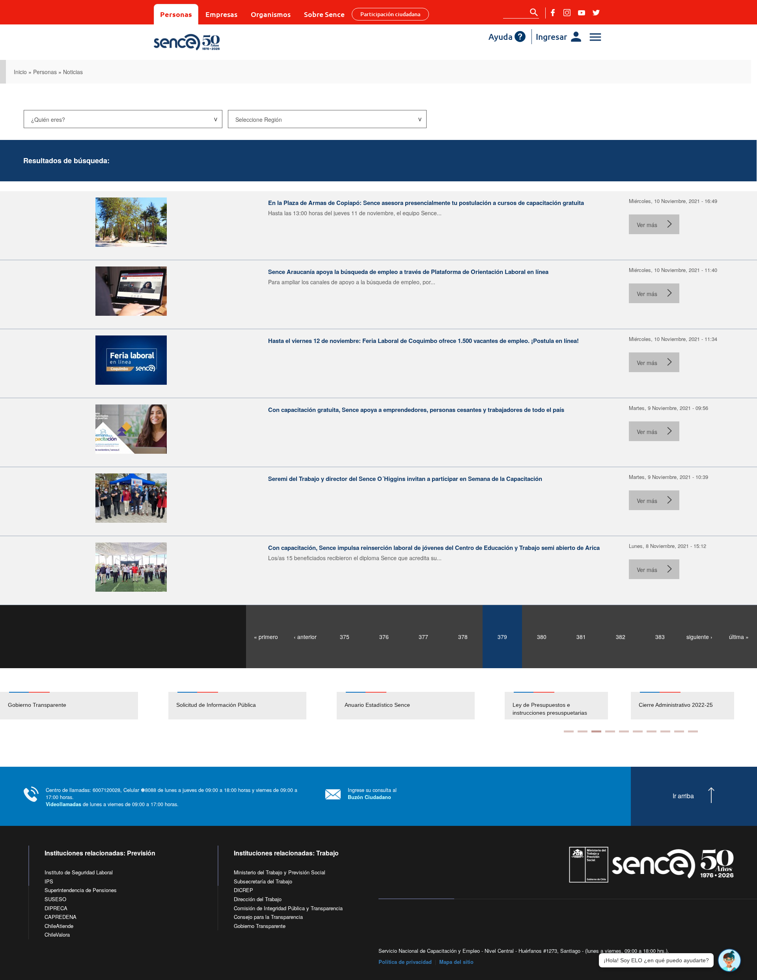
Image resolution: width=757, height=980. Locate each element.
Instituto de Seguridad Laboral (79, 872)
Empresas (221, 14)
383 (660, 637)
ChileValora (57, 934)
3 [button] (596, 731)
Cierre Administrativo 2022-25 (653, 705)
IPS (49, 881)
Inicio (20, 72)
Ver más (647, 225)
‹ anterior (305, 637)
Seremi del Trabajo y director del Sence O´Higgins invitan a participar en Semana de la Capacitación (405, 478)
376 (384, 637)
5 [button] (624, 731)
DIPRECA (56, 908)
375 (344, 637)
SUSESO (55, 899)
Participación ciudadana (390, 14)
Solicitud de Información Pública (216, 705)
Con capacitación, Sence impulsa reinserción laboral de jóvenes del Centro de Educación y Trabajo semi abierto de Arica (434, 547)
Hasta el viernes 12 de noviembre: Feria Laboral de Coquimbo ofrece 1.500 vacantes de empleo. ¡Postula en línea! (423, 340)
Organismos (271, 14)
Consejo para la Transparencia (268, 916)
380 (541, 637)
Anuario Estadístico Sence (377, 705)
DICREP (243, 890)
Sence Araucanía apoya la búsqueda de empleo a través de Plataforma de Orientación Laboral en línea (408, 271)
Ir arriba (683, 796)
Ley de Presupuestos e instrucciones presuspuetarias (527, 709)
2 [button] (582, 731)
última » (739, 637)
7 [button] (651, 731)
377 (423, 637)
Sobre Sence (324, 14)
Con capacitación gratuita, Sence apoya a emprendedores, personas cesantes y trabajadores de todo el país (416, 409)
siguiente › (699, 637)
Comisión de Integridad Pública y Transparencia (288, 908)
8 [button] (665, 731)
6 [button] (638, 731)
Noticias (73, 72)
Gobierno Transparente (37, 705)
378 (463, 637)
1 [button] (569, 731)
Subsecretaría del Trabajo (263, 881)
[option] (84, 705)
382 (620, 637)
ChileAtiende (59, 926)
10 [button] (693, 731)
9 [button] (679, 731)
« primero (266, 637)
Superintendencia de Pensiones (81, 890)
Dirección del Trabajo (258, 899)
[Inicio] (210, 42)
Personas (176, 14)
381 (581, 637)
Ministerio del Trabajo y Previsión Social (279, 872)
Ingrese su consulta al (372, 793)
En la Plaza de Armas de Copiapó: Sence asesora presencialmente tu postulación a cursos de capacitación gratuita (426, 202)
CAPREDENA (60, 916)
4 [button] (610, 731)
